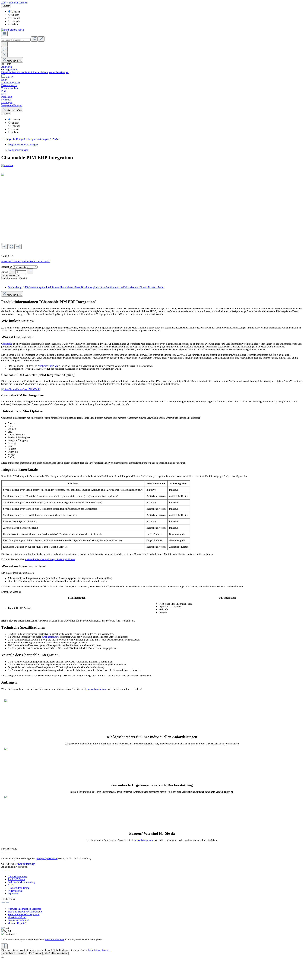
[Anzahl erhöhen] (30, 271)
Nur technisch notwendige (14, 953)
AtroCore (42, 366)
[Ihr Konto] (4, 54)
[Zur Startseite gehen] (12, 29)
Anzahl (5, 272)
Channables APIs (50, 636)
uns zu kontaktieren (96, 689)
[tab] (86, 287)
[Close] (2, 243)
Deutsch (16, 11)
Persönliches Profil (21, 72)
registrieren (11, 69)
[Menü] (4, 33)
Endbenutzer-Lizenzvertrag (21, 882)
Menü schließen (14, 61)
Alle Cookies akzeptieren (55, 953)
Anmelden (6, 66)
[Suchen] (34, 39)
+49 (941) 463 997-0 (47, 858)
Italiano (15, 24)
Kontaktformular (26, 863)
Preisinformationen (54, 939)
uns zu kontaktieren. (144, 840)
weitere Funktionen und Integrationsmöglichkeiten (50, 559)
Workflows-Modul (17, 917)
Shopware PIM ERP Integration (23, 914)
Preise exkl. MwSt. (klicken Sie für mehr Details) (25, 261)
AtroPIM (52, 366)
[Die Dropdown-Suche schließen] (41, 39)
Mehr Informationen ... (99, 950)
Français (16, 21)
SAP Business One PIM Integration (25, 911)
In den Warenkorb (11, 275)
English (15, 14)
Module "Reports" (17, 923)
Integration (7, 267)
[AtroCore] (152, 165)
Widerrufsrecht (15, 890)
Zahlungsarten (48, 72)
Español (16, 18)
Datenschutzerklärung (18, 888)
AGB (10, 885)
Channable (6, 343)
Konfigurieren (35, 953)
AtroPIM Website (16, 879)
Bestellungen (62, 72)
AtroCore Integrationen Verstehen (24, 908)
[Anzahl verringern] (12, 271)
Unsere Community (17, 876)
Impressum (13, 893)
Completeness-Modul (18, 920)
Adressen (36, 72)
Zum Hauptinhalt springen (14, 2)
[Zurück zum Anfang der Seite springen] (4, 946)
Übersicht (6, 72)
